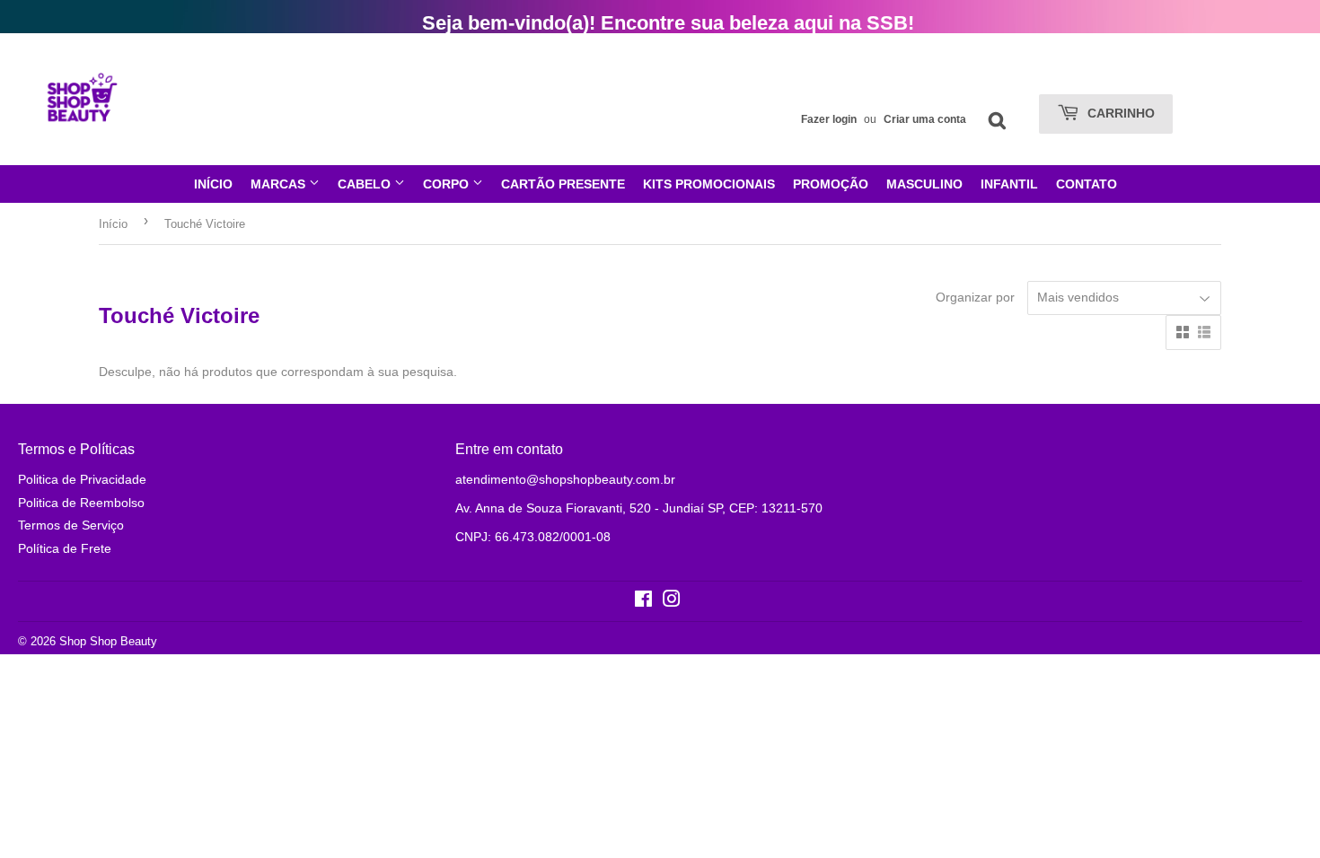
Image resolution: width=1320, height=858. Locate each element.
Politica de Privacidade (82, 479)
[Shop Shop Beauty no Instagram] (672, 601)
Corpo (447, 184)
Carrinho (1119, 113)
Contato (1086, 184)
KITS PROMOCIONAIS (709, 184)
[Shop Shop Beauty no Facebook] (643, 601)
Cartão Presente (563, 184)
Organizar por (975, 297)
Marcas (280, 184)
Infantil (1009, 184)
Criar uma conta (925, 119)
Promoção (830, 184)
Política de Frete (64, 548)
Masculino (924, 184)
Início (213, 184)
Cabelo (366, 184)
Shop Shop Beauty (108, 641)
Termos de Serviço (71, 525)
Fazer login (829, 119)
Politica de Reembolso (81, 502)
